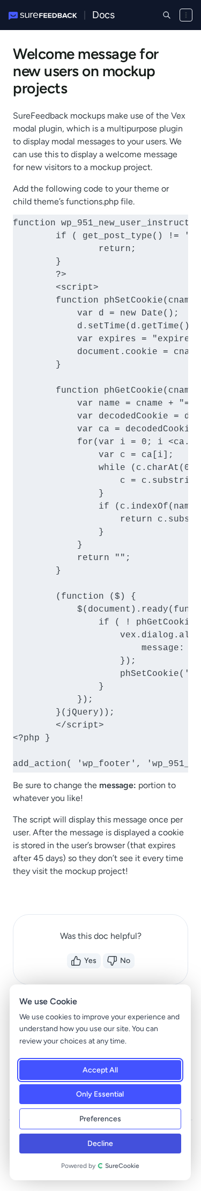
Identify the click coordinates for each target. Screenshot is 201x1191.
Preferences (100, 1118)
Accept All (99, 1070)
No (125, 960)
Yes (90, 960)
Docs (103, 14)
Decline (100, 1143)
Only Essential (100, 1094)
